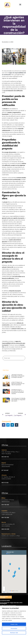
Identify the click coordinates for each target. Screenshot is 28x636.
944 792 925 (5, 504)
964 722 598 (5, 517)
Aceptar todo (14, 624)
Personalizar (14, 628)
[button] (20, 4)
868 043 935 (5, 529)
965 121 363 (5, 482)
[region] (14, 621)
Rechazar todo (14, 632)
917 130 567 (5, 470)
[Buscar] (23, 358)
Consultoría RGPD (5, 600)
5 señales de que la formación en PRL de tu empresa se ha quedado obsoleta (17, 391)
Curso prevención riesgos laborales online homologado (11, 603)
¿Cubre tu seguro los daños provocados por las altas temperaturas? (17, 383)
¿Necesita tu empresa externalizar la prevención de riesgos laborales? (17, 376)
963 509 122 (5, 456)
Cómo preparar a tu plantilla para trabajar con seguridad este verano (18, 400)
